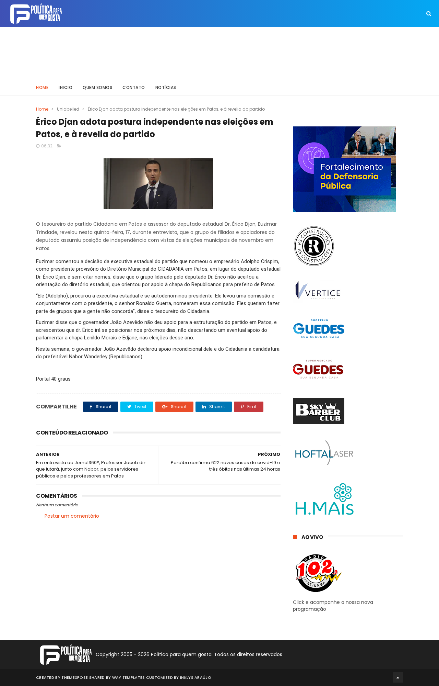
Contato (133, 87)
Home (42, 87)
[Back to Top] (398, 677)
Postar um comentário (72, 516)
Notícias (165, 87)
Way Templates (128, 677)
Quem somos (97, 87)
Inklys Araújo (195, 677)
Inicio (65, 87)
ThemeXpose (74, 677)
